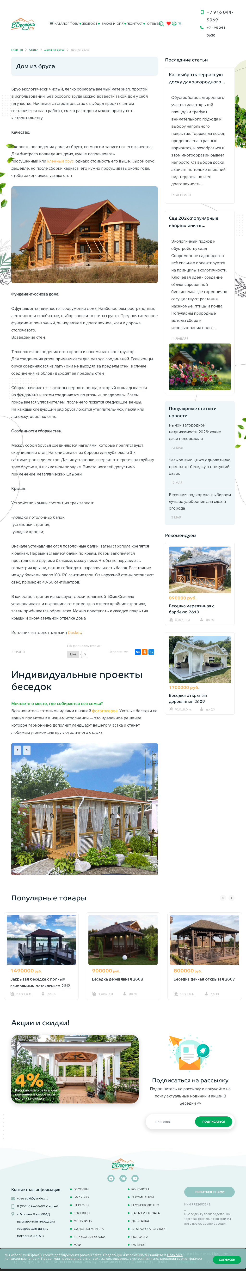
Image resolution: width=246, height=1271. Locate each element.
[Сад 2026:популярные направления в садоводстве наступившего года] (200, 366)
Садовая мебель (89, 1229)
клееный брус (60, 161)
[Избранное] (168, 24)
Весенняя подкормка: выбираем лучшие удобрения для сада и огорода (200, 501)
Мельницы (83, 1221)
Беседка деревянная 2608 (117, 979)
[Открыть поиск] (161, 24)
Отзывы (151, 23)
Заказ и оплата (111, 23)
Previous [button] (223, 898)
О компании (142, 1197)
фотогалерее (105, 711)
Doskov (74, 632)
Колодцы (82, 1213)
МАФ (77, 1245)
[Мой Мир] (151, 652)
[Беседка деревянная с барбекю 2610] (200, 570)
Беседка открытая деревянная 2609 (188, 698)
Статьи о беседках (148, 1229)
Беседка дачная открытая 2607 (204, 979)
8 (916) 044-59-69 (31, 1206)
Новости (88, 23)
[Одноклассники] (145, 652)
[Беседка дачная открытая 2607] (204, 942)
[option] (41, 965)
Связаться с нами (209, 1192)
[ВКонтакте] (138, 652)
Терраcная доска (89, 1237)
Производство (145, 1205)
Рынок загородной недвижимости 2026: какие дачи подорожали (195, 432)
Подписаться (213, 1121)
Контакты (133, 23)
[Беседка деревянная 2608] (123, 942)
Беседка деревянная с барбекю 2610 (191, 609)
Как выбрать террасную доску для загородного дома (196, 78)
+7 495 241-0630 (217, 31)
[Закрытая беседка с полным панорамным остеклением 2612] (41, 942)
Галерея (138, 1245)
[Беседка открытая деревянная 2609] (200, 660)
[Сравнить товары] (174, 23)
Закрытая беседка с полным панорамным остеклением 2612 (40, 982)
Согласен (227, 1259)
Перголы (81, 1205)
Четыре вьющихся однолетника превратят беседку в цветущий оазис (199, 467)
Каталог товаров (65, 23)
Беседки (81, 1189)
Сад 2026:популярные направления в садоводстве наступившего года (193, 222)
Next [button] (231, 898)
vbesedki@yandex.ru (33, 1198)
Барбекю (81, 1197)
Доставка (140, 1221)
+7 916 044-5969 (220, 16)
